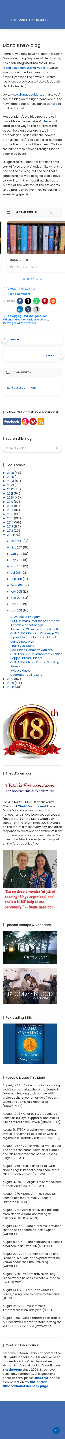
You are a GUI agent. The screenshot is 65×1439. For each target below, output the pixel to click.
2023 (10, 485)
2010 (10, 679)
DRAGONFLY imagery (25, 617)
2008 (11, 687)
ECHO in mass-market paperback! (35, 621)
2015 (10, 518)
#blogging (14, 316)
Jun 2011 (17, 579)
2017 (10, 510)
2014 (10, 522)
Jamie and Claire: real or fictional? (34, 629)
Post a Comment (18, 294)
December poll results (26, 675)
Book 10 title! (15, 260)
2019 (10, 502)
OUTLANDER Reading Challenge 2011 (35, 633)
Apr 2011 (17, 592)
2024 (11, 481)
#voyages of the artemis (19, 323)
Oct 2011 (17, 554)
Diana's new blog (22, 642)
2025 (11, 477)
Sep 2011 (17, 560)
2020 (11, 497)
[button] (20, 301)
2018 (10, 506)
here (54, 104)
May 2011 (17, 585)
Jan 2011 (17, 610)
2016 (10, 514)
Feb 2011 (17, 604)
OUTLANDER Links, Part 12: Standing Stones (34, 664)
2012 (10, 531)
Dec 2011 (17, 541)
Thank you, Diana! (22, 646)
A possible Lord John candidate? (33, 637)
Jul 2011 (16, 573)
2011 (10, 535)
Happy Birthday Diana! (26, 658)
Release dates (20, 670)
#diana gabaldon (35, 316)
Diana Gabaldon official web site (25, 68)
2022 (10, 489)
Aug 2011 (17, 566)
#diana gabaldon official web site (25, 319)
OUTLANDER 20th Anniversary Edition (36, 654)
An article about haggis (26, 625)
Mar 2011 (17, 598)
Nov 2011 (17, 547)
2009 (11, 683)
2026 (11, 473)
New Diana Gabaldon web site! (32, 650)
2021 (10, 493)
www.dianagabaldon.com (29, 94)
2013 (10, 526)
